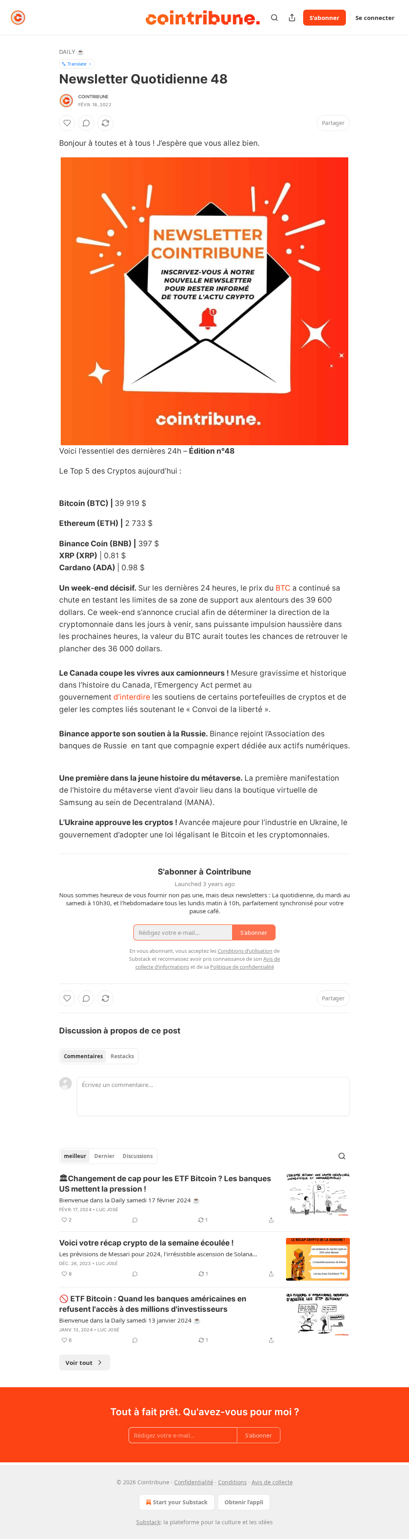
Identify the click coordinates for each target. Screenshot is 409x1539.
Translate (77, 64)
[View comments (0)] (86, 123)
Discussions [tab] (138, 1156)
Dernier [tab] (104, 1156)
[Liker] (67, 123)
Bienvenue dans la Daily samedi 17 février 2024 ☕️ (129, 1200)
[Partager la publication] (292, 18)
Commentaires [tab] (83, 1056)
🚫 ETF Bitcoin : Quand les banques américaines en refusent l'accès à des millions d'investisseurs (152, 1304)
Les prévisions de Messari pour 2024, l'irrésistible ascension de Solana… (158, 1254)
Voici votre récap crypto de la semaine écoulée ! (146, 1242)
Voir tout (79, 1362)
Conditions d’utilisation (245, 950)
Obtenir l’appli (243, 1502)
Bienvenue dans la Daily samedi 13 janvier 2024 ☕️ (130, 1320)
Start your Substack (180, 1502)
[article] (204, 1199)
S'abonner (325, 18)
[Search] (274, 18)
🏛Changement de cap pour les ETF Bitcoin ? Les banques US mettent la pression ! (165, 1184)
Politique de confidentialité (242, 966)
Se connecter (375, 18)
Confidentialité (193, 1482)
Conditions (232, 1482)
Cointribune (93, 96)
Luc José (107, 1209)
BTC (283, 588)
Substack (148, 1522)
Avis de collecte (272, 1482)
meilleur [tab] (75, 1156)
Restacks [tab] (122, 1056)
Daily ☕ (71, 51)
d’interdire (131, 697)
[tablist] (99, 1056)
